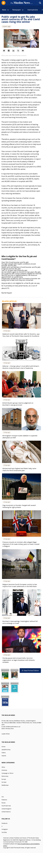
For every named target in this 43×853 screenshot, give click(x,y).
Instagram (5, 829)
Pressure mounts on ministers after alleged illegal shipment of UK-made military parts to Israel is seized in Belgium (20, 544)
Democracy (5, 776)
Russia (3, 803)
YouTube (4, 832)
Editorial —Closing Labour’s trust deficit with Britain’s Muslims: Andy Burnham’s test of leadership (20, 367)
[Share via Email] (23, 50)
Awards (4, 756)
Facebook (4, 823)
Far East (4, 782)
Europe (4, 779)
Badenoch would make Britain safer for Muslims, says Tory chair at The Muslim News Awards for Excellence (21, 335)
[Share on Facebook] (8, 50)
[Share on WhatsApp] (4, 50)
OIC (3, 797)
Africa (3, 767)
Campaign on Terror (7, 773)
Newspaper (16, 10)
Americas (4, 770)
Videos (4, 752)
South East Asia (6, 806)
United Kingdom (6, 809)
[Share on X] (18, 50)
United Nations (6, 812)
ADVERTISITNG (6, 750)
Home (3, 747)
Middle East (5, 785)
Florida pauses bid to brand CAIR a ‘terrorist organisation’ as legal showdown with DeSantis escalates (18, 660)
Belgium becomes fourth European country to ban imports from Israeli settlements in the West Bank (19, 585)
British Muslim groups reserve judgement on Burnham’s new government (17, 404)
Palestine (4, 800)
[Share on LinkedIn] (13, 50)
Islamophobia (33, 10)
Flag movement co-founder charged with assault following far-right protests (19, 506)
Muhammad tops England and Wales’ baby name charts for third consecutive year (19, 469)
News (4, 10)
